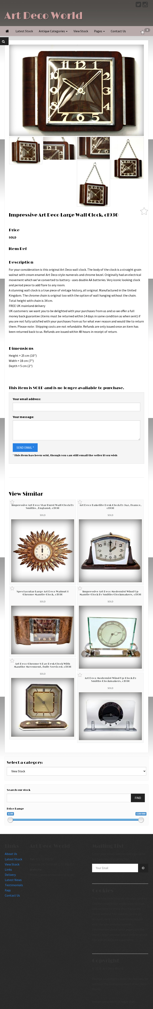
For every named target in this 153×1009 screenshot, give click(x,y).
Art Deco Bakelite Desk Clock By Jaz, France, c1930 (110, 507)
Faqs (8, 890)
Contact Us (118, 31)
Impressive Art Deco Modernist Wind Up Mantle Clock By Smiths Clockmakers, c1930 (110, 593)
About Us (11, 854)
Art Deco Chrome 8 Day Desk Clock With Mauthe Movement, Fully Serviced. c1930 (43, 665)
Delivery (10, 875)
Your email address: (27, 399)
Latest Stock (24, 31)
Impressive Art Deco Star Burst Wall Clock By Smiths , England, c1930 (43, 507)
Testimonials (14, 885)
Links (8, 869)
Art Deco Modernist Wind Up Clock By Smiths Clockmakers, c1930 (110, 680)
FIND (138, 798)
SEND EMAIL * (25, 447)
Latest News (13, 880)
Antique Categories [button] (52, 31)
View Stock (81, 31)
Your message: (23, 417)
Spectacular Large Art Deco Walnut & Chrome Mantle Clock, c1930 (43, 593)
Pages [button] (98, 31)
